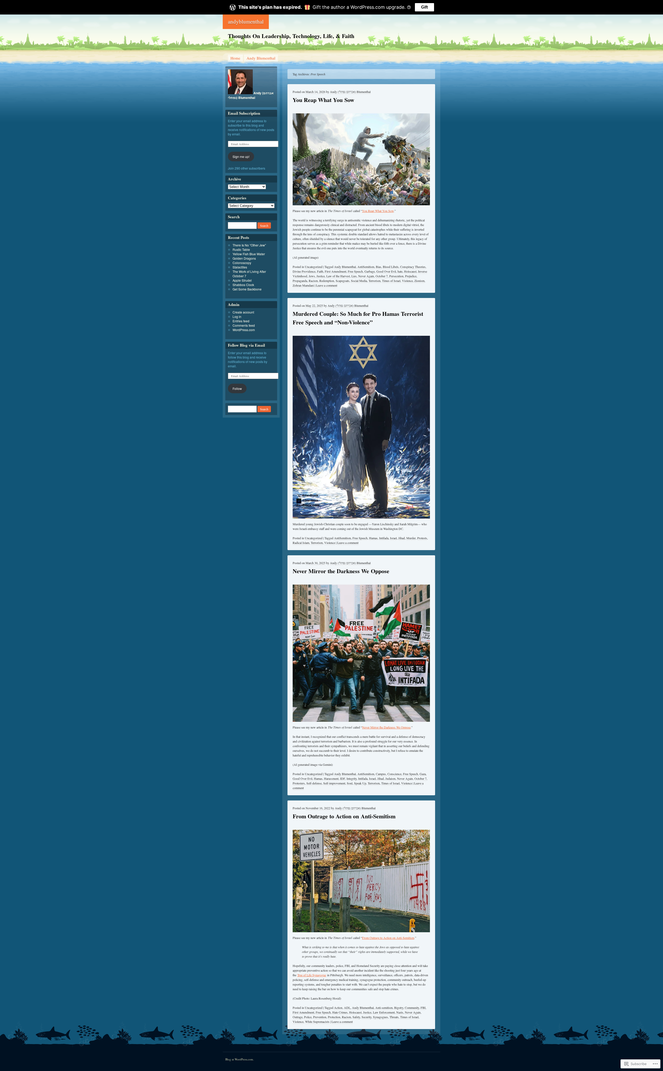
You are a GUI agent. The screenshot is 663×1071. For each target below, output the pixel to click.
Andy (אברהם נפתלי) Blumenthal (350, 92)
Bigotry (398, 1008)
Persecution (396, 276)
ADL (347, 1008)
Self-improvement (334, 783)
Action (338, 1008)
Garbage (369, 271)
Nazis (399, 1012)
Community (412, 1008)
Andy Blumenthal (261, 58)
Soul (349, 783)
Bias (378, 267)
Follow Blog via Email (246, 345)
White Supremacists (317, 1021)
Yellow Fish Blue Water (249, 254)
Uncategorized (313, 267)
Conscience (394, 774)
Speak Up (360, 783)
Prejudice (410, 276)
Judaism (390, 778)
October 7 (382, 276)
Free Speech (355, 271)
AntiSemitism (365, 267)
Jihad (401, 538)
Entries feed (241, 321)
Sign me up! (241, 156)
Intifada (383, 538)
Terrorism (374, 281)
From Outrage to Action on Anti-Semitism (344, 816)
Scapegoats (342, 281)
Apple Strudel (242, 280)
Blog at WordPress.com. (239, 1059)
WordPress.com (244, 329)
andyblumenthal (246, 21)
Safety (356, 1017)
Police (308, 1017)
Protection (334, 1017)
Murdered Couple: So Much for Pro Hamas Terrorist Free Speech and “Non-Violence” (358, 317)
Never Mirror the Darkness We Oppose (341, 571)
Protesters (299, 783)
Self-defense (314, 783)
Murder (411, 538)
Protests (422, 538)
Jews (312, 276)
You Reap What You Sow (323, 100)
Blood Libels (391, 267)
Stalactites (240, 267)
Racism (313, 281)
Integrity (352, 778)
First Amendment (335, 271)
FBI (423, 1008)
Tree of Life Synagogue (311, 975)
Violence (407, 281)
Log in (237, 316)
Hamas (373, 538)
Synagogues (380, 1017)
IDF (342, 778)
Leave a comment (326, 285)
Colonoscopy (242, 262)
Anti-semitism (384, 1008)
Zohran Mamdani (303, 285)
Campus (381, 774)
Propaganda (300, 281)
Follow (237, 388)
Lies (354, 276)
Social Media (359, 281)
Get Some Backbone (247, 289)
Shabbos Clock (243, 284)
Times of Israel (391, 281)
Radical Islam (301, 543)
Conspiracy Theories (413, 267)
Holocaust (410, 271)
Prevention (319, 1017)
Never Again (366, 276)
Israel (393, 538)
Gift (424, 7)
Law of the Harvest (338, 276)
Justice (320, 276)
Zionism (419, 281)
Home (235, 58)
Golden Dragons (244, 258)
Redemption (326, 281)
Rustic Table (241, 249)
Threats (394, 1017)
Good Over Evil (386, 271)
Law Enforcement (384, 1012)
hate (400, 271)
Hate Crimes (340, 1012)
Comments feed (244, 325)
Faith (320, 271)
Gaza (423, 774)
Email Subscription (244, 113)
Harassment (331, 778)
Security (366, 1017)
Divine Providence (304, 271)
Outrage (297, 1017)
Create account (243, 312)
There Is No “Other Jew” (249, 245)
